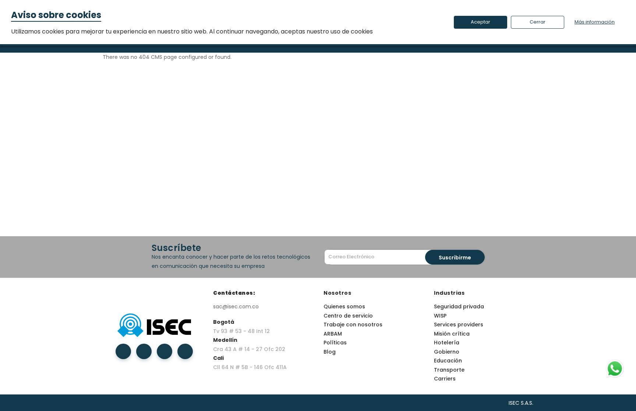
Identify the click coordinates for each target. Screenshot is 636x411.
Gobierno (446, 351)
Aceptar (480, 21)
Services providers (458, 324)
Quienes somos (344, 306)
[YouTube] (185, 351)
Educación (448, 360)
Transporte (449, 369)
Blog (330, 351)
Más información (595, 21)
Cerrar (537, 21)
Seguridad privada (459, 306)
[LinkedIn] (144, 351)
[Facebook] (123, 351)
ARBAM (333, 333)
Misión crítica (452, 333)
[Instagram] (164, 351)
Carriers (445, 378)
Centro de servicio (348, 315)
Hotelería (446, 342)
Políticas (335, 342)
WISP (440, 315)
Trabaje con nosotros (353, 324)
